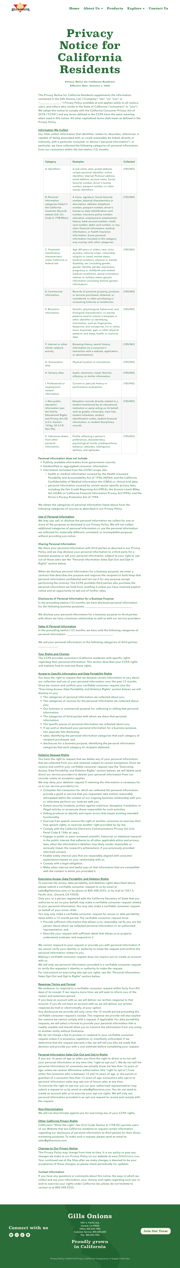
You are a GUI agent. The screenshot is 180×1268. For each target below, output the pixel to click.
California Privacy (75, 1258)
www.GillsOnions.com (125, 1156)
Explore (134, 8)
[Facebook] (11, 1235)
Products (115, 8)
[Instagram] (17, 1235)
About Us (92, 8)
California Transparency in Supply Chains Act (107, 1258)
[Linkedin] (28, 1235)
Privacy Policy (57, 1258)
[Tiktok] (22, 1235)
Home (74, 8)
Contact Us (158, 8)
